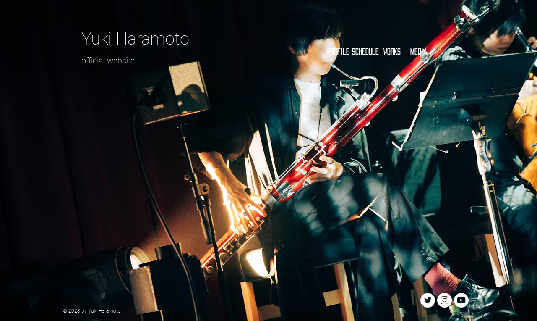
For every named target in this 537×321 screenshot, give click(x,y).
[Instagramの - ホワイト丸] (444, 300)
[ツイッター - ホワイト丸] (427, 300)
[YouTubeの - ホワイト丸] (461, 300)
